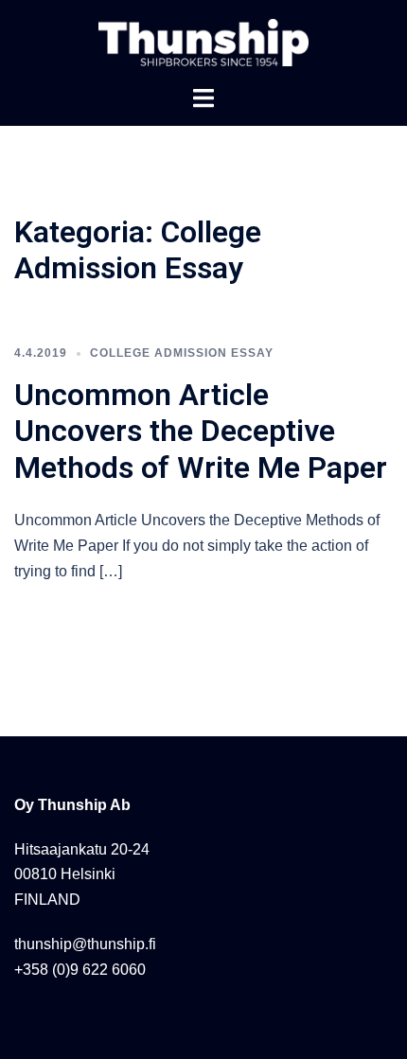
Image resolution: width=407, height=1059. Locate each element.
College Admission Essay (182, 353)
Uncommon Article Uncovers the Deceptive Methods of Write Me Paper (200, 431)
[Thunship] (203, 41)
